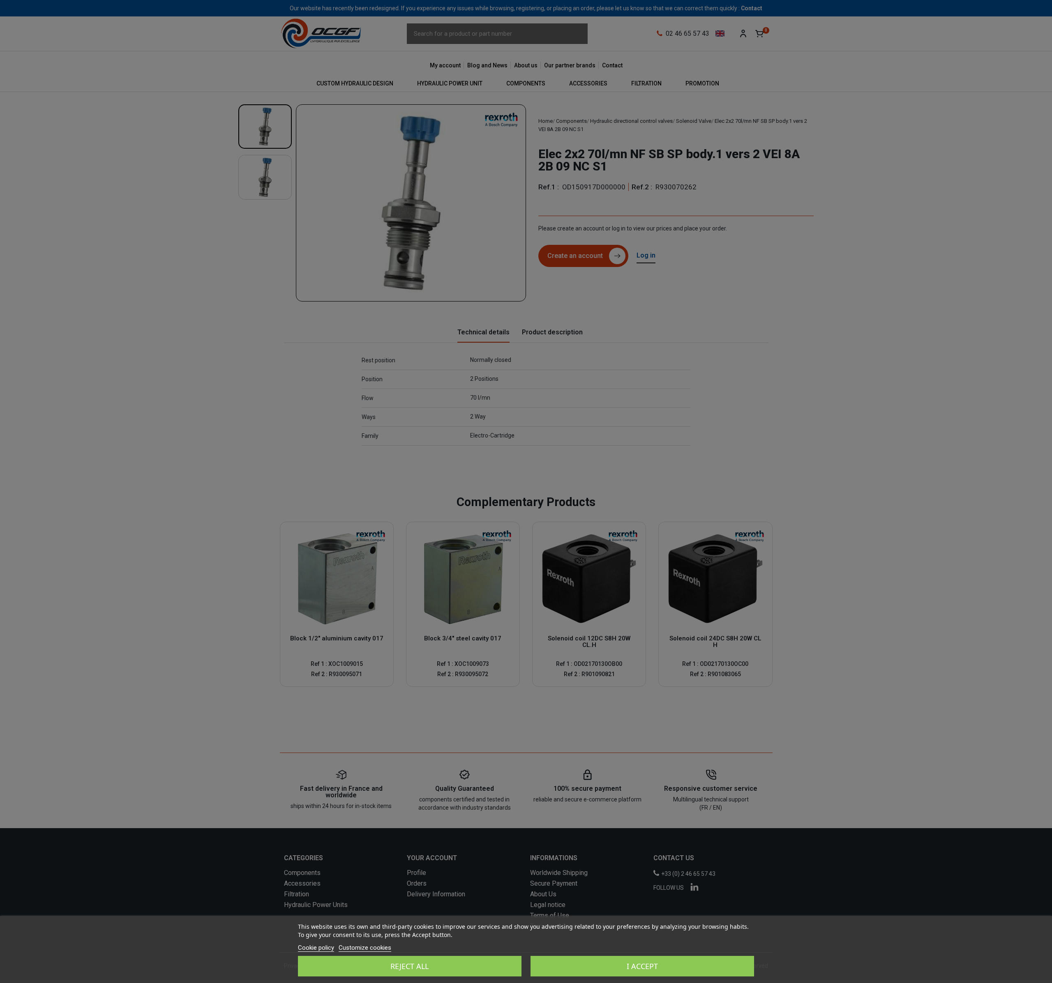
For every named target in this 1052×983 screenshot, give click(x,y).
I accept (642, 966)
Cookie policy (316, 947)
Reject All (409, 966)
